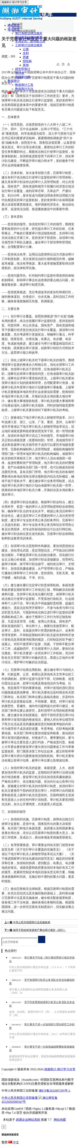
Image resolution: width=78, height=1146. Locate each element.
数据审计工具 (24, 84)
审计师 (19, 73)
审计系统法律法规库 (28, 33)
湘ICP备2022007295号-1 (55, 1090)
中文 (15, 1142)
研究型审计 (22, 69)
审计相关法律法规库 (28, 37)
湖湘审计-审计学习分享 (59, 1069)
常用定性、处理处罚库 (30, 41)
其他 (26, 65)
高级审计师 (22, 77)
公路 (26, 49)
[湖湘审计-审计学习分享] (38, 18)
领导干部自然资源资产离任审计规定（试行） (35, 930)
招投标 (27, 61)
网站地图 (60, 1119)
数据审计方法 (24, 88)
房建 (26, 57)
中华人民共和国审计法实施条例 (27, 922)
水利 (26, 53)
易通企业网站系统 (28, 1119)
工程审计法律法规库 (28, 45)
